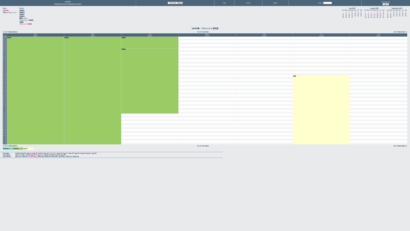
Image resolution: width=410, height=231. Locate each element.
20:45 (4, 135)
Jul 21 (22, 155)
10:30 (4, 57)
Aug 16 (59, 153)
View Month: (7, 156)
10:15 (4, 55)
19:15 (4, 124)
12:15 (4, 70)
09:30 (4, 49)
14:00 (4, 83)
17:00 (4, 107)
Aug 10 (23, 153)
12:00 (4, 68)
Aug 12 (34, 153)
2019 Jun (18, 156)
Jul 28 (27, 155)
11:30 (4, 64)
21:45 (4, 143)
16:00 (4, 99)
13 (361, 13)
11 (355, 13)
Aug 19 (77, 153)
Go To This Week (203, 32)
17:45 (4, 112)
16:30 (4, 103)
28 (343, 17)
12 (358, 13)
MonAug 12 (93, 35)
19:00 (4, 122)
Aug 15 (53, 153)
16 (349, 14)
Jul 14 (17, 155)
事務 (294, 76)
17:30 (4, 110)
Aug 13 (40, 153)
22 (346, 15)
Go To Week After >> (400, 32)
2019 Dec (62, 156)
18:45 (4, 120)
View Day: (6, 153)
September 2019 (397, 8)
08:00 (4, 37)
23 (349, 15)
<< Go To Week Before (10, 32)
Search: (320, 3)
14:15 (4, 85)
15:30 (4, 95)
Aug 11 (29, 153)
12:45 (4, 74)
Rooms (248, 3)
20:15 (4, 132)
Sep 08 (63, 155)
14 (343, 14)
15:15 (4, 93)
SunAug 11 (35, 35)
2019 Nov (55, 156)
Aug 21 (88, 153)
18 (355, 14)
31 (352, 17)
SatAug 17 (378, 35)
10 (352, 13)
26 (358, 15)
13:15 (4, 78)
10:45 (4, 58)
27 (361, 15)
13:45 (4, 82)
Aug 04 (33, 155)
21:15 (4, 139)
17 (352, 14)
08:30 (4, 41)
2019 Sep (41, 156)
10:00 (4, 53)
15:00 (4, 91)
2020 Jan (69, 156)
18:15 (4, 116)
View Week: (6, 155)
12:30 (4, 72)
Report (275, 3)
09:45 (4, 51)
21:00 (4, 137)
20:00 (4, 130)
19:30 (4, 126)
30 (349, 17)
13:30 (4, 80)
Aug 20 (82, 153)
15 (346, 14)
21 (343, 15)
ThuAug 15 (264, 35)
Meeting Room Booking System (67, 4)
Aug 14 (46, 153)
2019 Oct (48, 156)
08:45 (4, 43)
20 (361, 14)
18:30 (4, 118)
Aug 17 (65, 153)
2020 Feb (76, 156)
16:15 (4, 101)
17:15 (4, 109)
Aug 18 (71, 153)
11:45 (4, 66)
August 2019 (374, 8)
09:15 (4, 47)
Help (224, 3)
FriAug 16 (321, 35)
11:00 (4, 60)
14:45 (4, 89)
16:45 (4, 105)
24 (352, 15)
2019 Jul (25, 156)
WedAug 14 (207, 35)
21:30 (4, 141)
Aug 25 (52, 155)
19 (358, 14)
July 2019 (352, 8)
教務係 (9, 37)
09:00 (4, 45)
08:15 (4, 39)
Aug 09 (17, 153)
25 (355, 15)
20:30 (4, 134)
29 (346, 17)
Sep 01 (57, 155)
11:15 (4, 62)
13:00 (4, 76)
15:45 (4, 97)
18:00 (4, 114)
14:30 (4, 87)
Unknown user (385, 2)
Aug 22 (94, 153)
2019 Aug (33, 156)
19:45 (4, 128)
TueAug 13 (150, 35)
